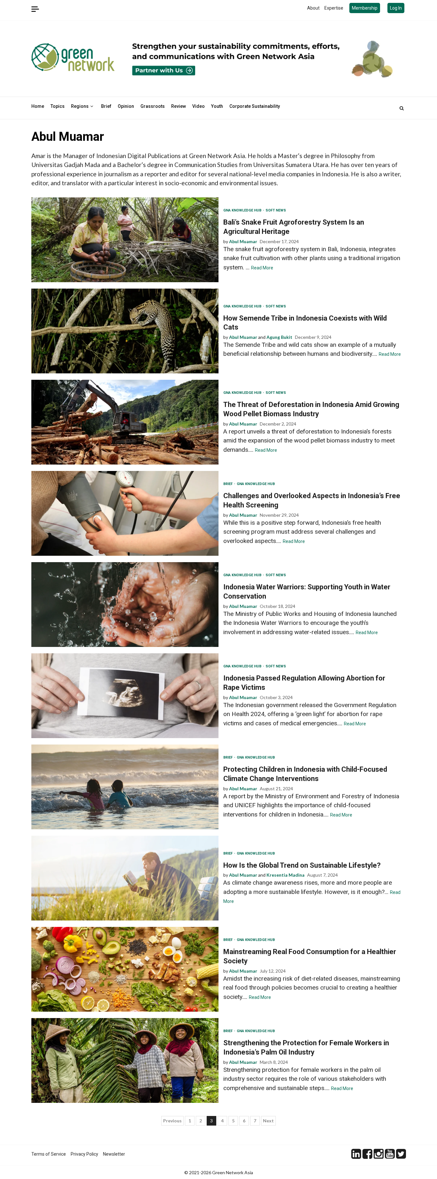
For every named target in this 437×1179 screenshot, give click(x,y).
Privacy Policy (84, 1154)
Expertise (333, 8)
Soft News (276, 210)
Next (268, 1120)
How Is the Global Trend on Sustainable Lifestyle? (125, 878)
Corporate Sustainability (254, 106)
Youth (217, 106)
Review (178, 106)
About (313, 8)
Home (37, 106)
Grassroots (152, 106)
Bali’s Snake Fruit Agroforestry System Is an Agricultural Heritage (125, 239)
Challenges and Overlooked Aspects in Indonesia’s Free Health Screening (125, 513)
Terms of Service (48, 1154)
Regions (80, 106)
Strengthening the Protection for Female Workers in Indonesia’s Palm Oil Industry (125, 1060)
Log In (396, 8)
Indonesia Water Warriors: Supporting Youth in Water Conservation (125, 604)
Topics (58, 106)
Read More (262, 267)
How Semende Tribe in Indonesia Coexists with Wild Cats (125, 331)
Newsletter (114, 1154)
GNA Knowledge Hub (242, 210)
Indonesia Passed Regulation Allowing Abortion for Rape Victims (125, 695)
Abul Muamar (243, 241)
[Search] (402, 108)
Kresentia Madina (285, 875)
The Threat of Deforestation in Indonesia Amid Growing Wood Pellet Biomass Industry (125, 422)
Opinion (126, 106)
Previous (172, 1120)
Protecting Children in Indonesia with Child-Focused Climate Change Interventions (125, 787)
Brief (106, 106)
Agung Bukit (279, 337)
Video (198, 106)
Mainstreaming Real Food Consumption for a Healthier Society (125, 969)
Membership (364, 8)
